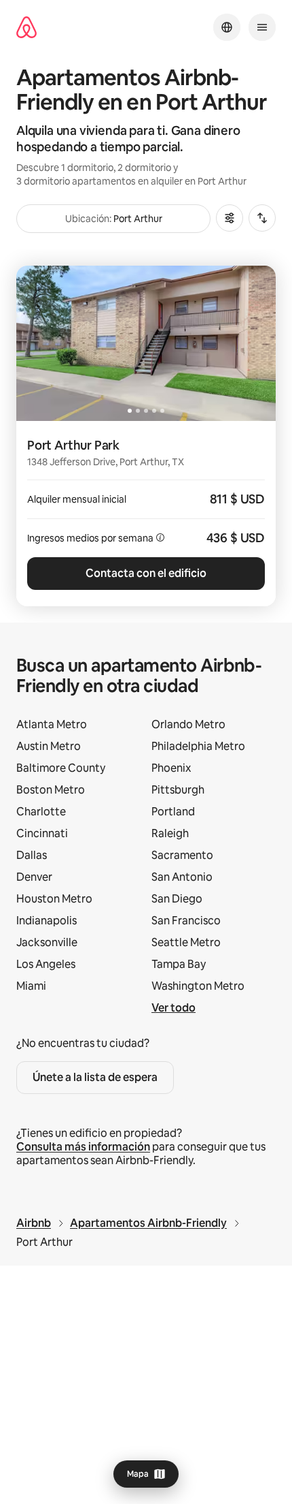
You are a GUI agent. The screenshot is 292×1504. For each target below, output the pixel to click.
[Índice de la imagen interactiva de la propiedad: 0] (146, 343)
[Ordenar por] (262, 218)
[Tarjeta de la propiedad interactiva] (146, 513)
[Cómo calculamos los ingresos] (160, 537)
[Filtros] (229, 218)
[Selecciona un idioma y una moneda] (226, 27)
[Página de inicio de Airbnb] (26, 27)
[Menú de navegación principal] (262, 27)
